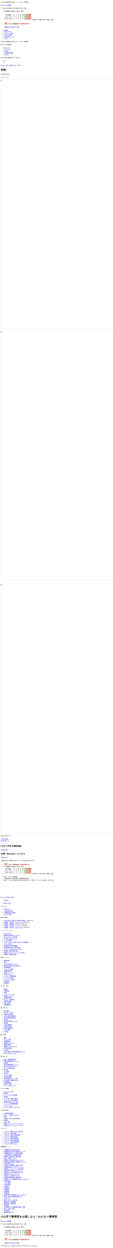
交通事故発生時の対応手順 (12, 1149)
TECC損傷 (7, 1030)
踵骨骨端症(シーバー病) (11, 1078)
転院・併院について (10, 1158)
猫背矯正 (6, 983)
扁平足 (6, 1073)
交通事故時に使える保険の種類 (13, 1153)
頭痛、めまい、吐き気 (10, 1200)
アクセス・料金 (8, 33)
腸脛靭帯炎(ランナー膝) (11, 1102)
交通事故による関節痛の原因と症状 (14, 1207)
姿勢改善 (6, 981)
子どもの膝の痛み (9, 1068)
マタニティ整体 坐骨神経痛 (12, 1135)
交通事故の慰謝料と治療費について (14, 1162)
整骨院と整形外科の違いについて (14, 1160)
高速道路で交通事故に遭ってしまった (15, 1195)
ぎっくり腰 (7, 1039)
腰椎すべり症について (10, 1046)
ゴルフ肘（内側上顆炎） (11, 1098)
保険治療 (6, 960)
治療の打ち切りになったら (12, 1174)
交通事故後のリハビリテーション (14, 1167)
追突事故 (6, 1193)
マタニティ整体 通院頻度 (11, 1138)
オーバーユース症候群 (10, 1095)
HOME (6, 30)
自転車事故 (7, 1184)
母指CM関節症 (8, 1028)
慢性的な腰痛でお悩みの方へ (12, 965)
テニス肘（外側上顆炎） (11, 1100)
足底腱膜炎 (7, 1082)
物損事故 (6, 1188)
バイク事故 (7, 1182)
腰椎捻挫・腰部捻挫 (10, 1203)
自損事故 (6, 1189)
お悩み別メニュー (9, 36)
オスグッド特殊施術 (10, 976)
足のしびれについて (10, 1053)
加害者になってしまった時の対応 (14, 1169)
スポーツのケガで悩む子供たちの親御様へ (16, 942)
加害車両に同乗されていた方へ (13, 1170)
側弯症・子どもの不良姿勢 (12, 1118)
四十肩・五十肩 (8, 1012)
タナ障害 (6, 1071)
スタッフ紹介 (8, 944)
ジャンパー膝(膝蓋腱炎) (11, 1103)
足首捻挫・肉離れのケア (11, 1080)
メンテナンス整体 (9, 979)
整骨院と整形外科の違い (11, 951)
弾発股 (6, 1063)
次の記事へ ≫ (5, 840)
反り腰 (6, 1050)
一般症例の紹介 (8, 911)
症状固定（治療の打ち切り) (12, 1175)
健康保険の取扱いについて (12, 935)
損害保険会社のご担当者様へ (12, 947)
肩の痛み (6, 1011)
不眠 (5, 1116)
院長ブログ (7, 903)
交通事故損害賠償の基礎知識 (12, 1177)
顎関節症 (6, 991)
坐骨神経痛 (7, 967)
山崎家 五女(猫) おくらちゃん (13, 922)
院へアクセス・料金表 (10, 937)
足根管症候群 (8, 1076)
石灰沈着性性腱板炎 (10, 1017)
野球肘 (6, 1096)
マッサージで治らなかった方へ (13, 949)
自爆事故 (6, 1191)
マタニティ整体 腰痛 (10, 1133)
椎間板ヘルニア (8, 1043)
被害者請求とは (8, 1212)
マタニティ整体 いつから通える (13, 1131)
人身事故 (6, 1186)
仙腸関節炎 (7, 1041)
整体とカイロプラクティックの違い (14, 952)
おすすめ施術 (8, 35)
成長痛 (6, 1120)
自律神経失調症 (8, 1113)
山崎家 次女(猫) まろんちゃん (13, 927)
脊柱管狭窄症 (8, 1048)
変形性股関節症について (11, 1061)
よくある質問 (8, 940)
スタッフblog (8, 914)
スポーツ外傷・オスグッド (12, 1107)
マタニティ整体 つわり (11, 1143)
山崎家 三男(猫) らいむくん (13, 925)
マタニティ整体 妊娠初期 (11, 1142)
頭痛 (5, 992)
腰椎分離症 (7, 1044)
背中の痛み (7, 1003)
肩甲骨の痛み (8, 1001)
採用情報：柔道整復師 (10, 945)
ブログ (6, 38)
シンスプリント (8, 1105)
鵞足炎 (6, 1070)
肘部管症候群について (10, 1021)
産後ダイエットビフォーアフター (14, 1123)
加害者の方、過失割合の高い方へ (14, 1172)
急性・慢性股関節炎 (10, 1059)
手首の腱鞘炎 (8, 1024)
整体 (5, 962)
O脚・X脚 (7, 1122)
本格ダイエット (8, 974)
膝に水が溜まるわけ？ (10, 1066)
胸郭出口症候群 (8, 1014)
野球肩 (6, 1093)
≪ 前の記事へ (5, 839)
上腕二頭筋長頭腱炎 (10, 1016)
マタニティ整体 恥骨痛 (11, 1136)
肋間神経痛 (7, 1004)
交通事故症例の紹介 (10, 912)
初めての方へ (8, 31)
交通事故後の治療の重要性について (14, 1151)
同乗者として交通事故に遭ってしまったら (16, 1179)
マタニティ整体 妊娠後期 (11, 1140)
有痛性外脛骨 (8, 1083)
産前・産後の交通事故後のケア (13, 1196)
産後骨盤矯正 (8, 971)
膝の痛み (6, 1205)
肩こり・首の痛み (9, 999)
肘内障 (6, 1023)
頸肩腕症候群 (8, 997)
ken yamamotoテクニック (11, 964)
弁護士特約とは (8, 1163)
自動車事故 (7, 1181)
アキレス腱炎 (8, 1075)
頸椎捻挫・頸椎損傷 (10, 1201)
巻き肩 (6, 1019)
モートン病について (10, 1085)
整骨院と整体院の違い (10, 954)
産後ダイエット (8, 972)
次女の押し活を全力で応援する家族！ (15, 920)
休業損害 (6, 1210)
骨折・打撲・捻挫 (9, 1208)
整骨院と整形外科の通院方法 (12, 1156)
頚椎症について (8, 996)
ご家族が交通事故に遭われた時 (13, 1165)
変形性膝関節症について (11, 1064)
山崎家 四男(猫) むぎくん (12, 924)
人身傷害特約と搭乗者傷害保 (12, 1155)
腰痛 (5, 1037)
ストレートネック (9, 994)
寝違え (6, 989)
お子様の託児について (10, 938)
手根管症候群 (8, 1026)
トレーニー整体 (8, 978)
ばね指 (6, 1031)
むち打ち (6, 1198)
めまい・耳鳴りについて (11, 1115)
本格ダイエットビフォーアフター (14, 1125)
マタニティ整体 (8, 969)
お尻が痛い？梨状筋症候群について (14, 1051)
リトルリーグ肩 (8, 1091)
